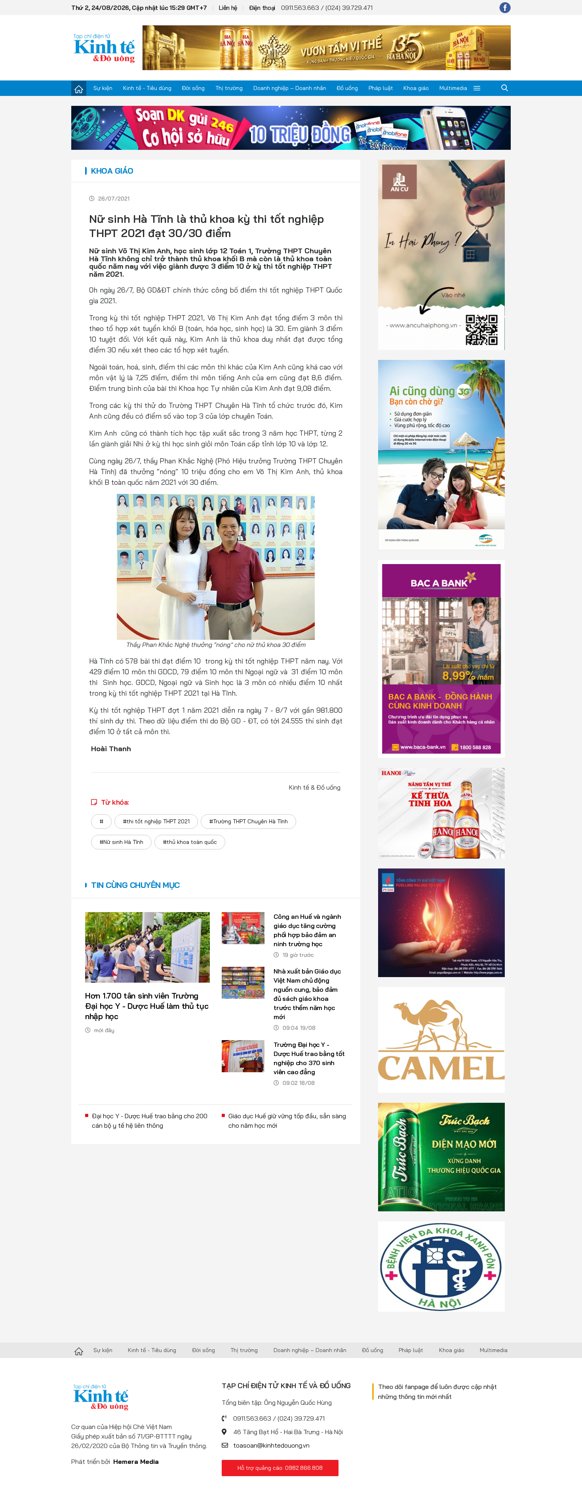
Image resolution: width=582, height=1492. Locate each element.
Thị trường (229, 88)
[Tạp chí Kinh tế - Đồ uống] (78, 1350)
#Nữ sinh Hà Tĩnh (121, 841)
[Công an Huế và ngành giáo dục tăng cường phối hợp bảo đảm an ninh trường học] (243, 928)
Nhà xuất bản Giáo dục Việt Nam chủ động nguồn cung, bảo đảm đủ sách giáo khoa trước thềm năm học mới (307, 994)
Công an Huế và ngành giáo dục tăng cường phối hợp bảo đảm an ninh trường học (307, 930)
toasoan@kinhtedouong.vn (271, 1445)
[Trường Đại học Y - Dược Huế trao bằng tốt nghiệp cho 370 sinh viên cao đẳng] (243, 1056)
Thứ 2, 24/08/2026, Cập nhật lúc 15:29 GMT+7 (139, 7)
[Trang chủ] (78, 88)
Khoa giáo (416, 88)
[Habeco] (441, 813)
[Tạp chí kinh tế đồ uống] (104, 47)
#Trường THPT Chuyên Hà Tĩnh (248, 821)
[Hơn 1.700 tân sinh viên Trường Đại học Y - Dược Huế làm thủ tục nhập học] (147, 947)
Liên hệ (228, 7)
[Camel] (441, 1039)
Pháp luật (381, 88)
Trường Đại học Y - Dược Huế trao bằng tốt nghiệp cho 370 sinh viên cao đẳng (309, 1058)
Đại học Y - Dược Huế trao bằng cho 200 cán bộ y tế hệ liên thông (149, 1120)
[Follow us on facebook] (505, 7)
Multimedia (453, 88)
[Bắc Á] (441, 658)
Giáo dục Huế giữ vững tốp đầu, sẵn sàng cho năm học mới (287, 1120)
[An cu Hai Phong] (441, 254)
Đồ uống (347, 88)
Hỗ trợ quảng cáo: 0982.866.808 (280, 1467)
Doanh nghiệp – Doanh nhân (289, 88)
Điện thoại (262, 7)
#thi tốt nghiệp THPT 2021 (156, 821)
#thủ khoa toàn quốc (190, 841)
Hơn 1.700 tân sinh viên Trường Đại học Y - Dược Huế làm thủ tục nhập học (146, 1006)
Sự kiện (102, 88)
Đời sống (193, 88)
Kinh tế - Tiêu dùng (147, 88)
